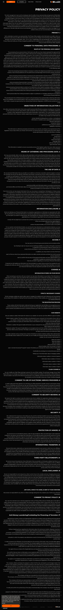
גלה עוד (3, 603)
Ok (11, 605)
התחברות (22, 1)
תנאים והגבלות (38, 1)
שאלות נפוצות (30, 1)
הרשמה (10, 1)
